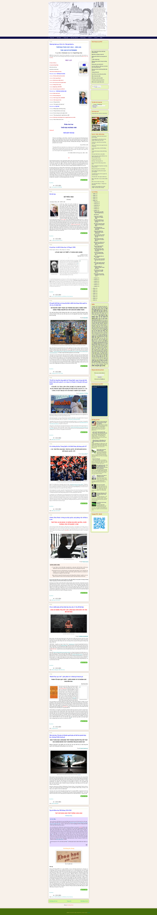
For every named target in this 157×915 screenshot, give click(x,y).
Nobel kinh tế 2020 (96, 348)
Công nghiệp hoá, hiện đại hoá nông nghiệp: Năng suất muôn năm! (99, 140)
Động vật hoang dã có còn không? (98, 168)
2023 (94, 198)
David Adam (85, 317)
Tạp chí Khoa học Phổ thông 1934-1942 (60, 810)
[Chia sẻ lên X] (58, 185)
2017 (94, 295)
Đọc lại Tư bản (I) (96, 458)
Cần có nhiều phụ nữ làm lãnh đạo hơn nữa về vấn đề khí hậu (66, 607)
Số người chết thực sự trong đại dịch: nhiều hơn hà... (99, 220)
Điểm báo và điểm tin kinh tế (98, 54)
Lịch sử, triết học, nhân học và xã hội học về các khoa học (100, 67)
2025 (94, 195)
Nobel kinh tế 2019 (102, 347)
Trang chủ (52, 37)
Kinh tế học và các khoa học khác (99, 74)
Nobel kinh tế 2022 (99, 349)
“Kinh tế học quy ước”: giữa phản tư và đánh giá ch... (99, 239)
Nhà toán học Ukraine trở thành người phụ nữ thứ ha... (99, 243)
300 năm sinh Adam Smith (97, 308)
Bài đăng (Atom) (70, 905)
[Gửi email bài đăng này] (55, 185)
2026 (94, 193)
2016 (94, 296)
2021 (94, 288)
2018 (94, 293)
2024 (94, 197)
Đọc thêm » (51, 182)
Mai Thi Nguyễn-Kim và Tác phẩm (99, 257)
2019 (94, 291)
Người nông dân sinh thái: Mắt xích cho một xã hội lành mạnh (99, 156)
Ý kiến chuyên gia (95, 59)
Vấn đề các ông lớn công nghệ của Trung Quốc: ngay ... (99, 224)
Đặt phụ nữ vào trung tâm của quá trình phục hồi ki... (99, 259)
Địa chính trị (102, 315)
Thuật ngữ (66, 37)
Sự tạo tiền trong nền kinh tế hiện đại (101, 450)
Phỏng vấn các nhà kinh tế (97, 64)
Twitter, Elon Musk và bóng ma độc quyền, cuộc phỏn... (99, 232)
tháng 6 (96, 277)
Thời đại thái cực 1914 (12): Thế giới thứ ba (61, 44)
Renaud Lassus (85, 561)
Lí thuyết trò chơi (97, 334)
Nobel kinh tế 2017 (99, 346)
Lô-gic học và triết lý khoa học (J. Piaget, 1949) (62, 247)
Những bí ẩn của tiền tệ (97, 340)
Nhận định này (71, 644)
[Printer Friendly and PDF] (84, 180)
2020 (94, 290)
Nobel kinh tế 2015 (96, 345)
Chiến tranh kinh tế (95, 314)
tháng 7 (96, 210)
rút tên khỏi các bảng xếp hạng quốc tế (76, 484)
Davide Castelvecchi (84, 748)
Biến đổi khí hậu (62, 669)
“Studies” (94, 306)
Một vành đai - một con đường (99, 339)
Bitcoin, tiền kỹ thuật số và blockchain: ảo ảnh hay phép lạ (102, 422)
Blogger (88, 912)
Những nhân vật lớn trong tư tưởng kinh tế (100, 341)
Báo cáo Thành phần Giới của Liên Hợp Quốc (62, 652)
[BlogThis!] (57, 185)
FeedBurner (102, 379)
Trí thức (100, 359)
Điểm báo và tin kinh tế (56, 439)
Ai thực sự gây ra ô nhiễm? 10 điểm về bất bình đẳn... (99, 267)
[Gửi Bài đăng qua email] (53, 185)
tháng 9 (96, 206)
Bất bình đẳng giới (55, 669)
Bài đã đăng (83, 37)
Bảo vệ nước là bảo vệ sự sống (98, 181)
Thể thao (98, 353)
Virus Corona (60, 373)
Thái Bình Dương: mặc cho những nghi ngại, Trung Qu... (99, 249)
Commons (103, 314)
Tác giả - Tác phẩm (100, 352)
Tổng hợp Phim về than (96, 158)
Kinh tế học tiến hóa (98, 329)
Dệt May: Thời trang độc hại (97, 160)
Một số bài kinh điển (96, 76)
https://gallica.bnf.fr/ (59, 839)
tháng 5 (96, 279)
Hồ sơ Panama (100, 325)
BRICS (101, 312)
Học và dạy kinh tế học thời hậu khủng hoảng (100, 322)
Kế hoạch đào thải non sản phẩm (98, 154)
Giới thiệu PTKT (95, 321)
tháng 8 (96, 208)
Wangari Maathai (64, 645)
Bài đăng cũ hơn (84, 901)
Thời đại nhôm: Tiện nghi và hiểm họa (99, 176)
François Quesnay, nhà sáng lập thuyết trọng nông (102, 494)
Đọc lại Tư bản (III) (101, 484)
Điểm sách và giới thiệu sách (98, 81)
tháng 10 (96, 205)
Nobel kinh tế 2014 (104, 344)
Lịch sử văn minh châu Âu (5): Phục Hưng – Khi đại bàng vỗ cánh (99, 432)
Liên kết (90, 37)
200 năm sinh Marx (102, 307)
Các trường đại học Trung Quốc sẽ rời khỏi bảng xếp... (99, 228)
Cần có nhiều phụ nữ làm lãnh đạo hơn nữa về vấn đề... (99, 235)
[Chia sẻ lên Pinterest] (60, 185)
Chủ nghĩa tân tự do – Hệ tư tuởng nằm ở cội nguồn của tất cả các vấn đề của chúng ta (102, 467)
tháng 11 (96, 203)
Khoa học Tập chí (73, 822)
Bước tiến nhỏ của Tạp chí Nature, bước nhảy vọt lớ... (99, 274)
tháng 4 (96, 281)
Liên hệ (95, 37)
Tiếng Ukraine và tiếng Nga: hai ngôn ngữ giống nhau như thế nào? (99, 441)
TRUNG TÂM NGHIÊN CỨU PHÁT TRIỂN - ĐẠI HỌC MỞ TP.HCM (98, 187)
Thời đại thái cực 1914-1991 (57, 187)
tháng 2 (96, 284)
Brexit (97, 312)
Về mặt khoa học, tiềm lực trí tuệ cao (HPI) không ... (98, 271)
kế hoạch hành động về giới (77, 654)
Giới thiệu (59, 37)
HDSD (101, 37)
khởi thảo (74, 698)
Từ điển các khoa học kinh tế (57, 240)
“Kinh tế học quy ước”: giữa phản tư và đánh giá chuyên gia (66, 676)
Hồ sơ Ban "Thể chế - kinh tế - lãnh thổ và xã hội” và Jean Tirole (100, 323)
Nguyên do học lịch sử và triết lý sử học (101, 476)
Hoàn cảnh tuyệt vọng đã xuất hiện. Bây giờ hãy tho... (99, 263)
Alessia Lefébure (84, 453)
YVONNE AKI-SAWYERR (83, 636)
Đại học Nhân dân (76, 485)
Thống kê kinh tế (55, 373)
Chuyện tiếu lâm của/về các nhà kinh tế (99, 113)
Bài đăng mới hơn (53, 901)
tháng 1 (96, 286)
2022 (94, 200)
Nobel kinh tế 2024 (102, 350)
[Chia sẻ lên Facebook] (59, 185)
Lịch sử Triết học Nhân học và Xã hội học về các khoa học (62, 296)
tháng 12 (96, 201)
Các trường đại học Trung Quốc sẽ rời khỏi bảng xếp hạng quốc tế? (68, 446)
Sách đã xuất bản (74, 37)
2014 (94, 300)
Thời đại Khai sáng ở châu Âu (100, 355)
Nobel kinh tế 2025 (95, 351)
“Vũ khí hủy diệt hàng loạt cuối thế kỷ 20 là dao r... (99, 253)
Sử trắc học (52, 194)
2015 (94, 298)
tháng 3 (96, 282)
